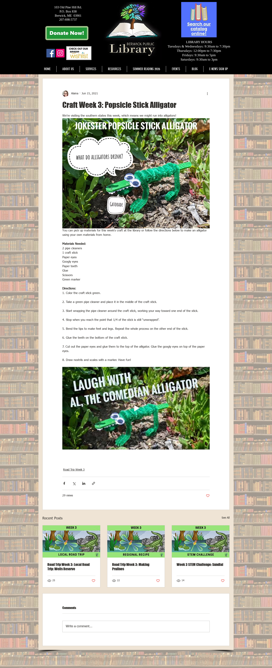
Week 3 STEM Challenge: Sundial (200, 564)
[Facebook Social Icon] (50, 53)
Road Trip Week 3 (74, 469)
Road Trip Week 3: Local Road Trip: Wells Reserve (68, 566)
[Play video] (136, 408)
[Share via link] (93, 483)
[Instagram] (60, 53)
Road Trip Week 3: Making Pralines (130, 566)
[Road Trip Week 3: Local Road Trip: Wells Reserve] (71, 541)
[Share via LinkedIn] (84, 483)
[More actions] (207, 93)
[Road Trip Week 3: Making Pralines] (136, 541)
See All (226, 517)
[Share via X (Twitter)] (74, 483)
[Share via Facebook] (64, 483)
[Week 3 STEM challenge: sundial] (200, 541)
